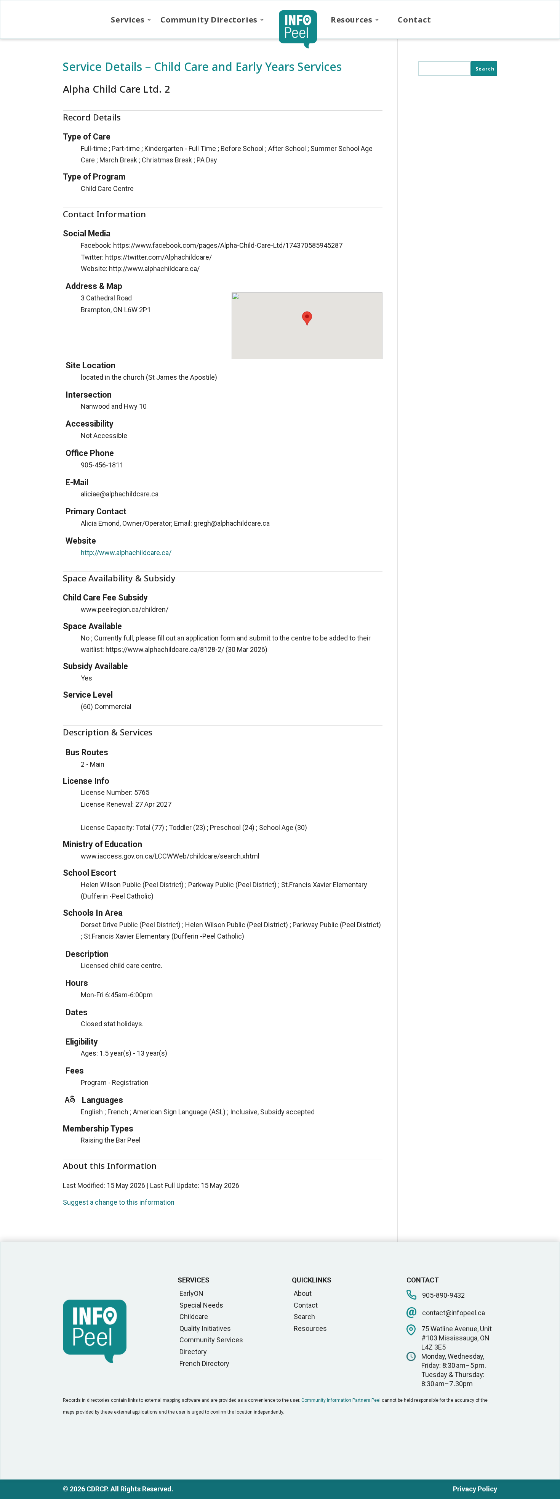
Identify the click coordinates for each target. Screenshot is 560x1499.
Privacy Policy (475, 1489)
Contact (414, 19)
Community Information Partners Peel (341, 1400)
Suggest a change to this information (118, 1202)
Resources (351, 19)
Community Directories (209, 19)
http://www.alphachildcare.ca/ (126, 553)
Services (127, 19)
